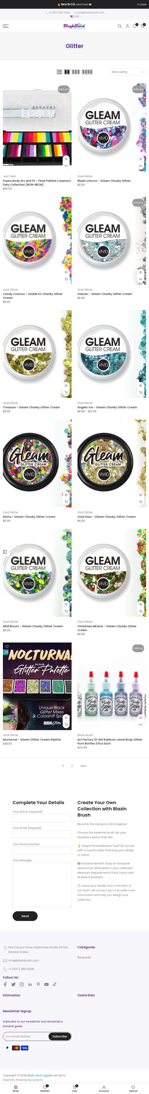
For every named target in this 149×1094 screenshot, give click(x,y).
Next (84, 766)
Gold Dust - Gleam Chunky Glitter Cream (106, 517)
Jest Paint (9, 176)
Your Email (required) (27, 828)
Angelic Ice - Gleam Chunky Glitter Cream (107, 407)
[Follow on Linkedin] (30, 984)
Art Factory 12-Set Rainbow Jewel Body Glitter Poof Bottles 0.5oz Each (109, 741)
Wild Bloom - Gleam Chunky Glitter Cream (33, 626)
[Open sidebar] (5, 552)
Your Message (22, 860)
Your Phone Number (26, 844)
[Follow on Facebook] (5, 984)
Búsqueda (84, 957)
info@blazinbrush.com (90, 12)
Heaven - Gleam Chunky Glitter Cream (104, 294)
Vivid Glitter (85, 176)
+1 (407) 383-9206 (59, 12)
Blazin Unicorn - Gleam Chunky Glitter (104, 181)
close (8, 4)
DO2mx (38, 1080)
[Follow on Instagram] (22, 984)
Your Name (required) (27, 812)
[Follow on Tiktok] (55, 984)
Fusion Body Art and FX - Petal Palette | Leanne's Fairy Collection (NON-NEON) (37, 183)
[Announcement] (74, 4)
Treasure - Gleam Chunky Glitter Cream (31, 407)
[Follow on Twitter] (13, 984)
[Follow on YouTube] (46, 984)
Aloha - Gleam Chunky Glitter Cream (29, 517)
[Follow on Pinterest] (38, 984)
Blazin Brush (85, 735)
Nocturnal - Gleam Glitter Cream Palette (32, 740)
